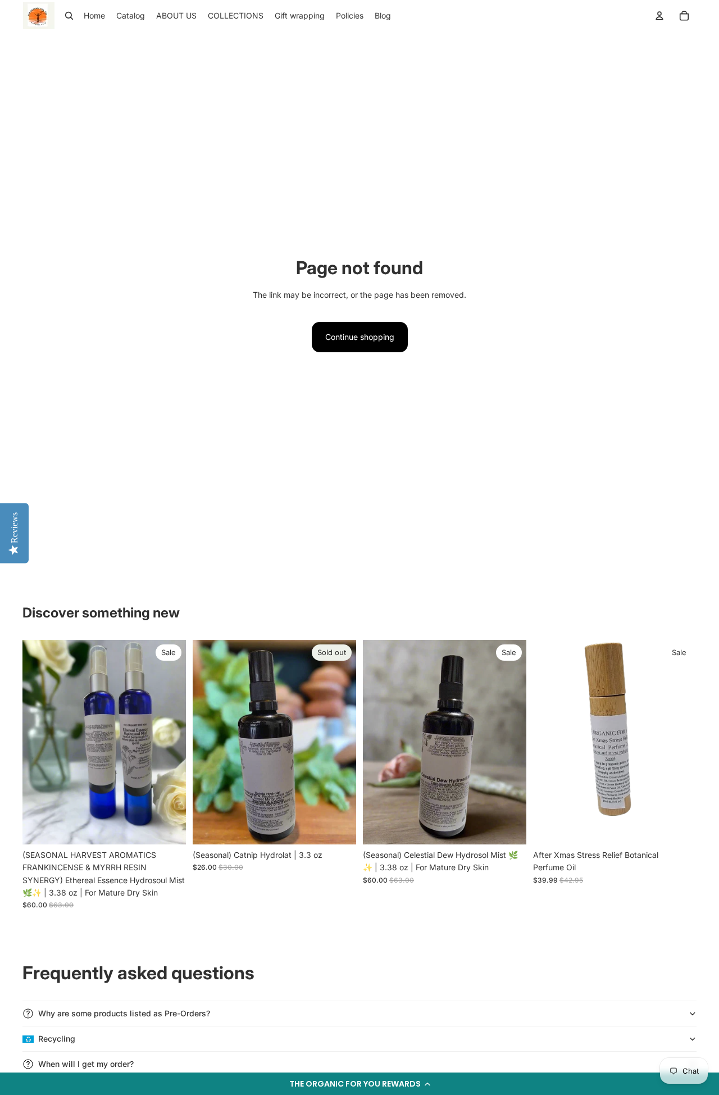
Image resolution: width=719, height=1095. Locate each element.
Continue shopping (359, 337)
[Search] (69, 15)
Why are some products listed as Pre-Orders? (124, 1013)
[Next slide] (169, 741)
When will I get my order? (86, 1064)
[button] (359, 1084)
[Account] (659, 15)
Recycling (56, 1038)
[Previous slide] (39, 741)
